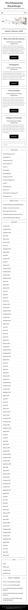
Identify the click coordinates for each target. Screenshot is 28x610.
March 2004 (6, 555)
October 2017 (6, 258)
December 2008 (7, 454)
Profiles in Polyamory (8, 180)
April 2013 (5, 297)
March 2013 (6, 301)
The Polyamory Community (9, 193)
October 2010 (6, 389)
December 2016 (7, 268)
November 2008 (7, 457)
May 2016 (5, 281)
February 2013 (6, 304)
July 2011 (5, 363)
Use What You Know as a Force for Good (12, 214)
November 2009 (7, 421)
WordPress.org (6, 573)
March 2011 (6, 372)
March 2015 (6, 284)
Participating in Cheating (14, 581)
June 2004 (5, 548)
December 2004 (7, 529)
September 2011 (7, 356)
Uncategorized (6, 196)
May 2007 (5, 503)
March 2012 (6, 340)
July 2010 (5, 398)
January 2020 (6, 242)
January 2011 (6, 379)
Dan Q (4, 593)
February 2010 (6, 411)
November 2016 (7, 271)
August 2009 (6, 431)
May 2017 (5, 262)
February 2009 (6, 447)
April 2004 (5, 552)
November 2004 (7, 532)
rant (4, 183)
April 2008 (5, 467)
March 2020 (6, 239)
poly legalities (6, 173)
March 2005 (6, 519)
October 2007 (6, 486)
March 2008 (6, 470)
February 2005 (6, 522)
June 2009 (5, 438)
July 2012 (5, 327)
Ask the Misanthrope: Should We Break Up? (13, 204)
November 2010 (7, 385)
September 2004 (7, 539)
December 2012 (7, 310)
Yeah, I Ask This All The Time (9, 211)
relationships (6, 186)
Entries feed (6, 567)
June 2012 (5, 330)
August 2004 (6, 542)
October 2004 (6, 535)
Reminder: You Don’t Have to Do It (11, 208)
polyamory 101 (6, 176)
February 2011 (6, 376)
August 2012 (6, 323)
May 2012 (5, 333)
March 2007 (6, 509)
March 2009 (6, 444)
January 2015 (6, 288)
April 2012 (5, 337)
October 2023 (6, 226)
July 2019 (5, 245)
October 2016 (6, 275)
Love (4, 167)
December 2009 (7, 418)
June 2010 (5, 402)
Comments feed (6, 570)
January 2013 (6, 307)
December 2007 (7, 480)
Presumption (14, 65)
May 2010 (5, 405)
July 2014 (5, 291)
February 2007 (6, 513)
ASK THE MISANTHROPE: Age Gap (11, 217)
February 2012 (6, 343)
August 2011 (6, 359)
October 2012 (6, 317)
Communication (6, 160)
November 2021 (7, 229)
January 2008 (6, 477)
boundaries (5, 157)
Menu (25, 12)
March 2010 (6, 408)
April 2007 (5, 506)
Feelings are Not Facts (14, 118)
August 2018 (6, 252)
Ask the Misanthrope (8, 154)
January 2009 (6, 451)
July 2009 (5, 434)
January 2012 (6, 346)
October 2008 (6, 460)
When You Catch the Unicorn (14, 39)
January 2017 (6, 265)
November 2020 (7, 232)
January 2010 (6, 415)
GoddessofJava (14, 43)
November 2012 (7, 314)
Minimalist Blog (9, 608)
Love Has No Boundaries (14, 585)
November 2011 (7, 353)
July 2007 (5, 496)
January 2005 (6, 526)
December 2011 (7, 350)
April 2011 (5, 369)
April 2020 (5, 235)
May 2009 (5, 441)
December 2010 (7, 382)
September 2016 (7, 278)
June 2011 (5, 366)
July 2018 (5, 255)
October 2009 (6, 425)
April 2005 (5, 516)
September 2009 (7, 428)
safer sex (5, 189)
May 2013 (5, 294)
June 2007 (5, 500)
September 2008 (7, 464)
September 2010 (7, 392)
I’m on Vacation (14, 90)
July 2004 (5, 545)
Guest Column (6, 163)
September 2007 (7, 490)
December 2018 (7, 249)
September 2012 (7, 320)
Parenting (5, 170)
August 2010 (6, 395)
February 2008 (6, 473)
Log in (4, 563)
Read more (14, 57)
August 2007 (6, 493)
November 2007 (7, 483)
